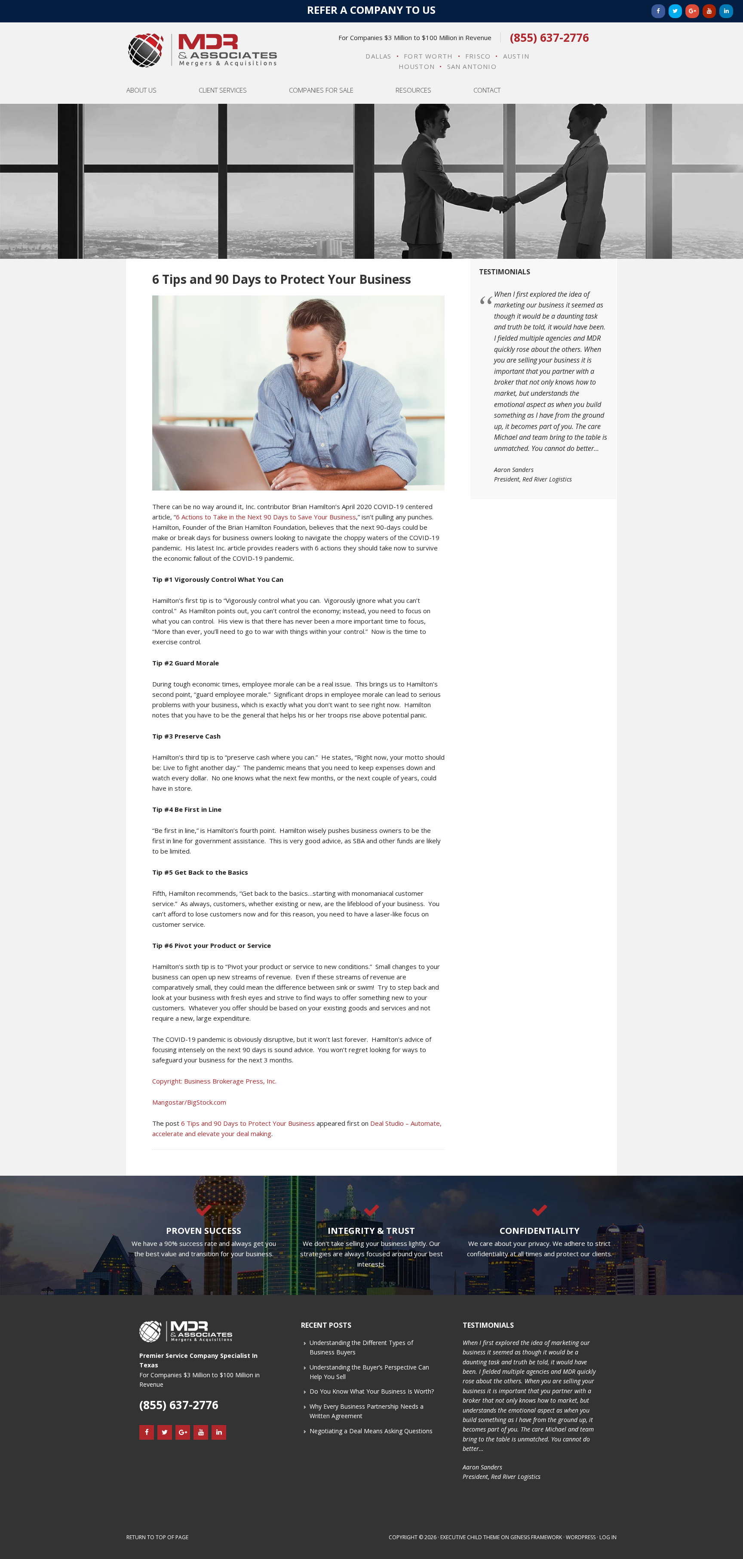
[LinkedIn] (726, 11)
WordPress (581, 1537)
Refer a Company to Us (371, 10)
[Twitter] (675, 11)
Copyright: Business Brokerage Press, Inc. (214, 1081)
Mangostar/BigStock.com (189, 1102)
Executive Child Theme (470, 1537)
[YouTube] (709, 11)
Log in (608, 1537)
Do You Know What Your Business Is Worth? (372, 1391)
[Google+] (692, 11)
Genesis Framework (536, 1537)
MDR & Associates (202, 50)
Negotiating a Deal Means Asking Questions (371, 1431)
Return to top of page (157, 1537)
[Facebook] (658, 11)
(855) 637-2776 (549, 37)
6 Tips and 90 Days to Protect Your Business (248, 1123)
